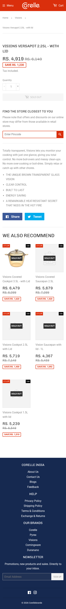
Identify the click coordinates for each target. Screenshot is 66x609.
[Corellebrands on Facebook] (29, 593)
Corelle (33, 530)
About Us (33, 471)
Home (5, 18)
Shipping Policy (33, 505)
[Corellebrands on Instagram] (35, 593)
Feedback (33, 487)
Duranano (33, 550)
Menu (10, 5)
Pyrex (33, 535)
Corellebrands (35, 603)
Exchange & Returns (33, 516)
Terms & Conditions (33, 511)
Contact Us (33, 477)
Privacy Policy (33, 501)
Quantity (7, 80)
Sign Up (57, 576)
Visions (18, 18)
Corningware (33, 545)
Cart (60, 5)
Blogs (33, 481)
